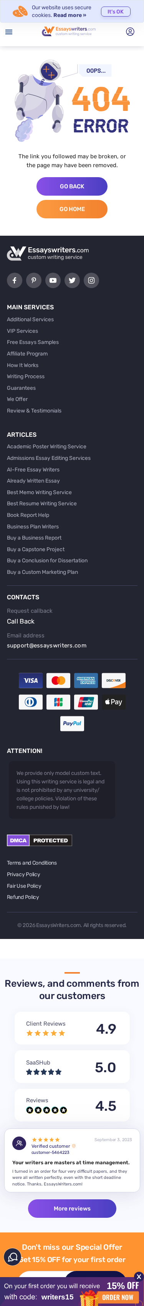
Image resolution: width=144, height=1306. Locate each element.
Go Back (72, 186)
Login (130, 31)
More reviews (72, 1208)
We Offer (17, 399)
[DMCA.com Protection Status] (39, 844)
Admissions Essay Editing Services (49, 458)
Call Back (21, 621)
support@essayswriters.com (47, 645)
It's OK (116, 11)
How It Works (22, 365)
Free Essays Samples (33, 342)
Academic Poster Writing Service (46, 446)
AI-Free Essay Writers (33, 469)
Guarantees (21, 388)
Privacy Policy (23, 874)
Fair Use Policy (24, 886)
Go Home (72, 209)
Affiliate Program (27, 353)
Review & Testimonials (34, 410)
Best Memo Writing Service (39, 492)
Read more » (69, 15)
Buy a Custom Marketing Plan (42, 572)
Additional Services (30, 319)
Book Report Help (28, 515)
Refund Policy (23, 897)
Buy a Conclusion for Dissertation (47, 560)
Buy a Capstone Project (36, 549)
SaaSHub (38, 1062)
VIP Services (22, 331)
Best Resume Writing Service (42, 503)
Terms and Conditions (32, 863)
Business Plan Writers (33, 526)
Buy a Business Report (34, 538)
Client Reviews (46, 1023)
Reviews (37, 1100)
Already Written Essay (33, 481)
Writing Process (26, 376)
